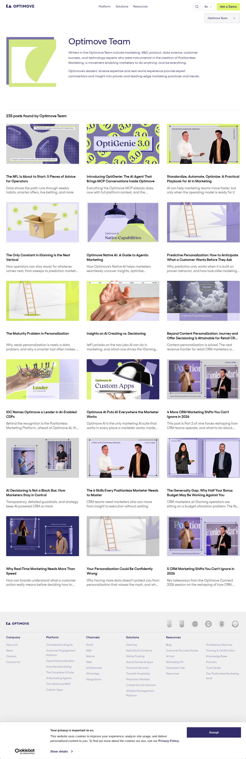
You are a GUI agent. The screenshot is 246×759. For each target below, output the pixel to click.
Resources (172, 673)
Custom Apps (54, 689)
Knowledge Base (216, 656)
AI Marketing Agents (58, 678)
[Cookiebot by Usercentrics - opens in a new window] (25, 751)
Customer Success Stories (182, 650)
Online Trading (135, 656)
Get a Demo (228, 6)
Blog (169, 644)
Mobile (90, 656)
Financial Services (137, 667)
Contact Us (13, 662)
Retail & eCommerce (139, 650)
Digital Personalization (60, 660)
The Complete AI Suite (60, 672)
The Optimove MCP (58, 683)
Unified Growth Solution (141, 685)
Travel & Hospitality (138, 673)
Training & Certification (220, 650)
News (9, 650)
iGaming (131, 644)
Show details (59, 751)
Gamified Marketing (59, 666)
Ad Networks (94, 667)
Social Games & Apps (139, 662)
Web (89, 662)
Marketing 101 (174, 662)
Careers (11, 656)
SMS (88, 650)
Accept (214, 732)
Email (89, 644)
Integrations (93, 679)
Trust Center (213, 667)
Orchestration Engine (59, 644)
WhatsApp (93, 673)
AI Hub (170, 656)
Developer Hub (175, 667)
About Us (11, 644)
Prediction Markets (138, 679)
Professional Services (219, 644)
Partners (211, 662)
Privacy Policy (168, 740)
